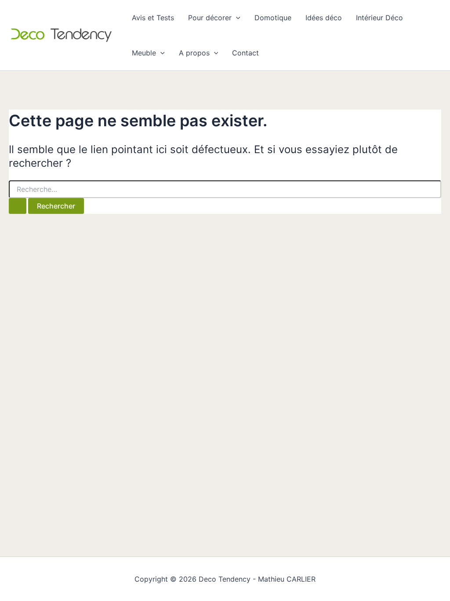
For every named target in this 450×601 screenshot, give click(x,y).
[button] (236, 17)
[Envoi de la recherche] (17, 206)
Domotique (272, 17)
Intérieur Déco (379, 17)
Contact (245, 52)
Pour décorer (210, 17)
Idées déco (323, 17)
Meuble (144, 52)
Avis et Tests (153, 17)
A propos (194, 52)
